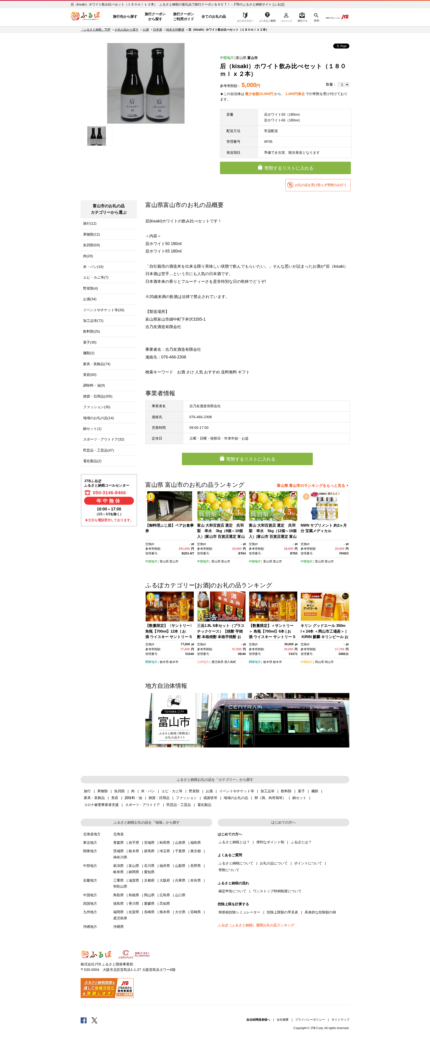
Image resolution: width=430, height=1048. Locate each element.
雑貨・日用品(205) (97, 396)
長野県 (195, 866)
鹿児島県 (217, 662)
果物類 (102, 791)
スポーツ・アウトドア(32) (103, 439)
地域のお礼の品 (236, 798)
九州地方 (203, 662)
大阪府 (165, 880)
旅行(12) (90, 223)
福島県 (195, 843)
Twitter (95, 1020)
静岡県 (134, 872)
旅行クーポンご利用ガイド (183, 16)
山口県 (180, 895)
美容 (114, 798)
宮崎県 (195, 912)
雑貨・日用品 (159, 798)
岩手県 (134, 843)
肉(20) (88, 256)
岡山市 (329, 662)
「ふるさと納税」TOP (95, 29)
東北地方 (90, 843)
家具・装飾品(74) (96, 364)
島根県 (134, 895)
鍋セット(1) (92, 429)
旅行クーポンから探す (155, 16)
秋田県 (165, 843)
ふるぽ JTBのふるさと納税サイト (86, 16)
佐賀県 (134, 912)
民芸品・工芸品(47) (98, 450)
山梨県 (180, 866)
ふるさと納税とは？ (234, 842)
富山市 (252, 58)
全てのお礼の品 (214, 16)
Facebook (84, 1020)
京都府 (149, 880)
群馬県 (149, 851)
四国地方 (90, 903)
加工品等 (267, 791)
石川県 (149, 866)
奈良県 (195, 880)
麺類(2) (89, 353)
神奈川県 (120, 857)
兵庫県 (180, 880)
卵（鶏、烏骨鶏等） (270, 798)
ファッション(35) (96, 407)
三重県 (118, 880)
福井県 (165, 866)
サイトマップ (340, 1019)
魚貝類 (119, 791)
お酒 (146, 29)
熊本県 (165, 912)
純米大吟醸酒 (175, 29)
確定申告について (232, 891)
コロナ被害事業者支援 (101, 805)
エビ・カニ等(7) (95, 277)
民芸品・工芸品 (178, 805)
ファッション (186, 798)
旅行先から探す (125, 16)
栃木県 (164, 662)
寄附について (228, 870)
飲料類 (286, 791)
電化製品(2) (92, 461)
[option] (146, 83)
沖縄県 (118, 927)
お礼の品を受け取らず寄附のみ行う (321, 185)
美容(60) (90, 375)
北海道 (118, 834)
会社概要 (283, 1019)
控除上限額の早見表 (282, 912)
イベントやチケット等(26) (103, 310)
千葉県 (180, 851)
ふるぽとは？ (301, 842)
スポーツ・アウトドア (142, 805)
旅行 (87, 791)
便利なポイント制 (270, 842)
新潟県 (118, 866)
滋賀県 (134, 880)
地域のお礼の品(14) (98, 418)
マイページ (286, 16)
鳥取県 (118, 895)
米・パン (148, 791)
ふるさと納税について (235, 863)
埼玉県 (165, 851)
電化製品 (204, 805)
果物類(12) (91, 234)
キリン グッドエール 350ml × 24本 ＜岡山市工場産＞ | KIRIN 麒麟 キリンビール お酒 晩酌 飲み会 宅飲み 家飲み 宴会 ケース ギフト (324, 636)
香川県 (134, 903)
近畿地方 (90, 880)
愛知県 (149, 872)
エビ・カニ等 (171, 791)
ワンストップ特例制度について (277, 891)
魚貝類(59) (91, 245)
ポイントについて (308, 863)
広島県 (165, 895)
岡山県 (319, 662)
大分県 (180, 912)
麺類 (314, 791)
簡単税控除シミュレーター (239, 912)
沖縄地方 (90, 927)
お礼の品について (274, 863)
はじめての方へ (244, 16)
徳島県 (118, 903)
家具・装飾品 (94, 798)
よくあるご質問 (267, 16)
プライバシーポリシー (310, 1019)
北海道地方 (92, 834)
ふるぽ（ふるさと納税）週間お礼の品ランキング (256, 925)
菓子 (301, 791)
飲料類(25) (91, 331)
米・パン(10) (93, 267)
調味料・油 (133, 798)
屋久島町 (230, 662)
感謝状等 (210, 798)
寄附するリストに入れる (289, 168)
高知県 (165, 903)
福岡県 (118, 912)
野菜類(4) (90, 288)
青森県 (118, 843)
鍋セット (299, 798)
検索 (316, 16)
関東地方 (151, 662)
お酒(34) (90, 299)
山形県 (180, 843)
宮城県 (149, 843)
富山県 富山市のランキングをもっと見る (311, 485)
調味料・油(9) (94, 385)
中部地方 (227, 58)
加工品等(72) (93, 321)
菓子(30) (90, 342)
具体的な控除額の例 (320, 912)
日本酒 (157, 29)
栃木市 (173, 662)
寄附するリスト (302, 16)
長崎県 (149, 912)
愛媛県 (149, 903)
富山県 (241, 58)
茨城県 (118, 851)
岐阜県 (118, 872)
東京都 (195, 851)
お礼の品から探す (127, 29)
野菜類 (194, 791)
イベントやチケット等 (236, 791)
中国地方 (307, 662)
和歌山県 (120, 886)
